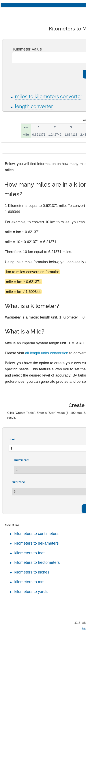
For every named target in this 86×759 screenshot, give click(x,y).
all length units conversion (46, 353)
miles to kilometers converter (48, 96)
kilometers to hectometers (37, 562)
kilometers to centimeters (36, 533)
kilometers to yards (31, 591)
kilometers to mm (29, 582)
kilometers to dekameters (36, 543)
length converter (34, 106)
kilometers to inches (31, 572)
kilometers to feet (29, 553)
